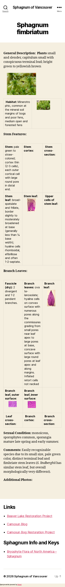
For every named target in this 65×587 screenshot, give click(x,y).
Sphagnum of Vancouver (32, 7)
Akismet (19, 584)
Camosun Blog (17, 524)
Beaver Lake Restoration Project (29, 516)
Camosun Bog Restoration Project (31, 532)
